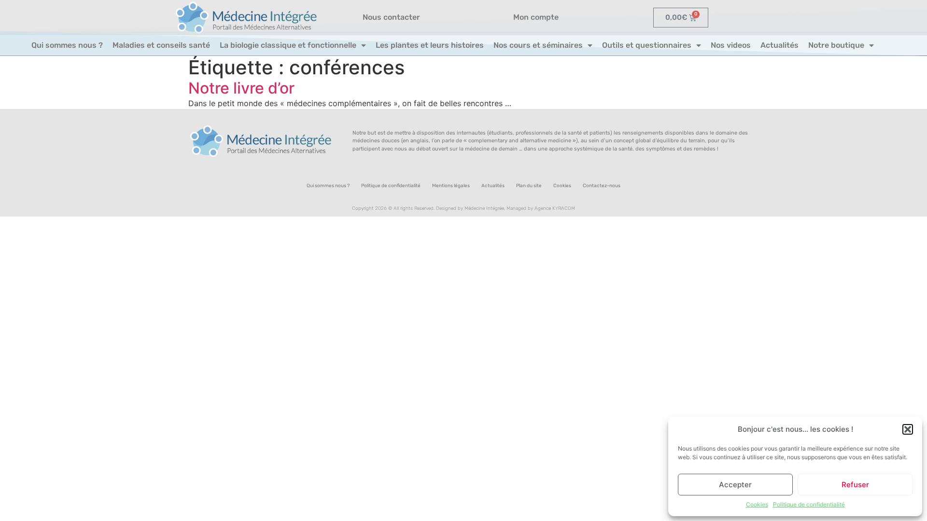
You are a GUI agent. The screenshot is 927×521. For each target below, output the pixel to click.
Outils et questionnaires (646, 45)
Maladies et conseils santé (161, 45)
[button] (908, 429)
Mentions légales (451, 186)
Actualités (779, 45)
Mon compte (536, 17)
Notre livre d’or (241, 88)
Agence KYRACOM (554, 208)
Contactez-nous (601, 186)
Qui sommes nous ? (67, 45)
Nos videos (731, 45)
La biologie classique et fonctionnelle (288, 45)
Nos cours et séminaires (538, 45)
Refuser (855, 484)
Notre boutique (836, 45)
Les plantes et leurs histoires (430, 45)
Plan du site (529, 186)
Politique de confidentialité (809, 504)
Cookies (757, 504)
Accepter (735, 484)
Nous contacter (391, 17)
